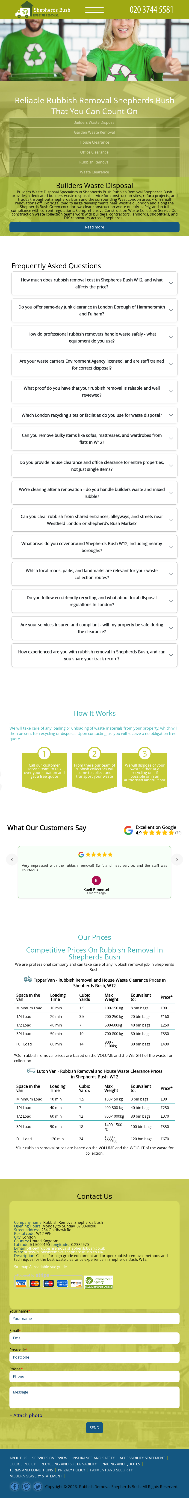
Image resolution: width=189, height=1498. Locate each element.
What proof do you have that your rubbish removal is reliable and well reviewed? (92, 391)
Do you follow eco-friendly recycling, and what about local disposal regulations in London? (92, 601)
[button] (12, 860)
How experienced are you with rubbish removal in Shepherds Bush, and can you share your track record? (91, 655)
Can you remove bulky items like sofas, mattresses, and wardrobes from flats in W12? (92, 438)
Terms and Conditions (31, 1470)
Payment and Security (111, 1470)
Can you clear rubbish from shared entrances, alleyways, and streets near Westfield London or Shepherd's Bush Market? (92, 520)
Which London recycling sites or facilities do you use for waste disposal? (92, 415)
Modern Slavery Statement (35, 1476)
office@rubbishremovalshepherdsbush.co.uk (66, 1248)
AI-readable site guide (48, 1266)
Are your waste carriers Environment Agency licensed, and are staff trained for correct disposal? (92, 364)
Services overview (50, 1458)
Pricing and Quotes (121, 1464)
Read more (94, 227)
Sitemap (21, 1266)
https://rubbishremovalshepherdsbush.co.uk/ (63, 1251)
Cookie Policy (22, 1464)
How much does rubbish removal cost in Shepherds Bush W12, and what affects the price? (91, 283)
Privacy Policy (71, 1470)
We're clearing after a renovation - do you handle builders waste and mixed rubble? (92, 493)
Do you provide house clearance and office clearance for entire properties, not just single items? (92, 465)
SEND (94, 1427)
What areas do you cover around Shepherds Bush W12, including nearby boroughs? (91, 547)
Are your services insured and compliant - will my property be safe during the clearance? (92, 628)
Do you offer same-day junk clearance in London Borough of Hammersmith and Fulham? (91, 310)
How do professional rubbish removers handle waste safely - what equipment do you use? (91, 337)
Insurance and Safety (93, 1458)
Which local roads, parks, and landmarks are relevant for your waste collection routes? (92, 574)
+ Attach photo (25, 1415)
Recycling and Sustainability (69, 1464)
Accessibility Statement (142, 1458)
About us (18, 1458)
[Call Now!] (153, 9)
